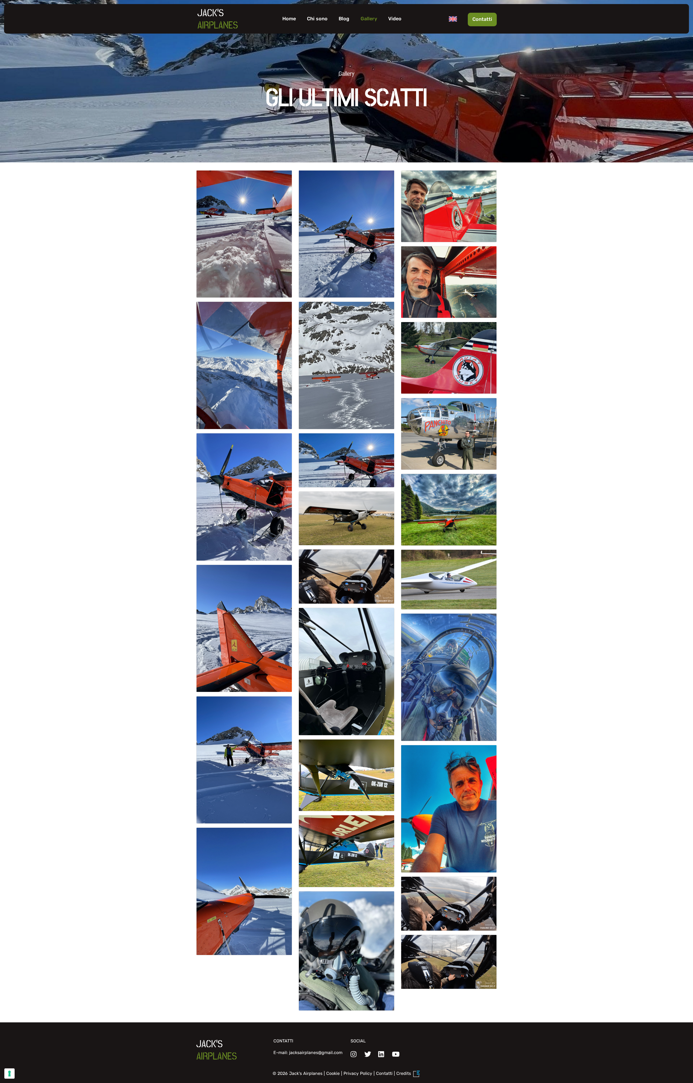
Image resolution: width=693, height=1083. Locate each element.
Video (394, 19)
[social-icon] (354, 1054)
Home (289, 19)
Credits (404, 1073)
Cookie (333, 1073)
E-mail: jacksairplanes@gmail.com (307, 1052)
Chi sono (317, 19)
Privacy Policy (358, 1073)
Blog (344, 19)
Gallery (369, 19)
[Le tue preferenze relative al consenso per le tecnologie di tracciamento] (9, 1073)
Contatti (482, 19)
